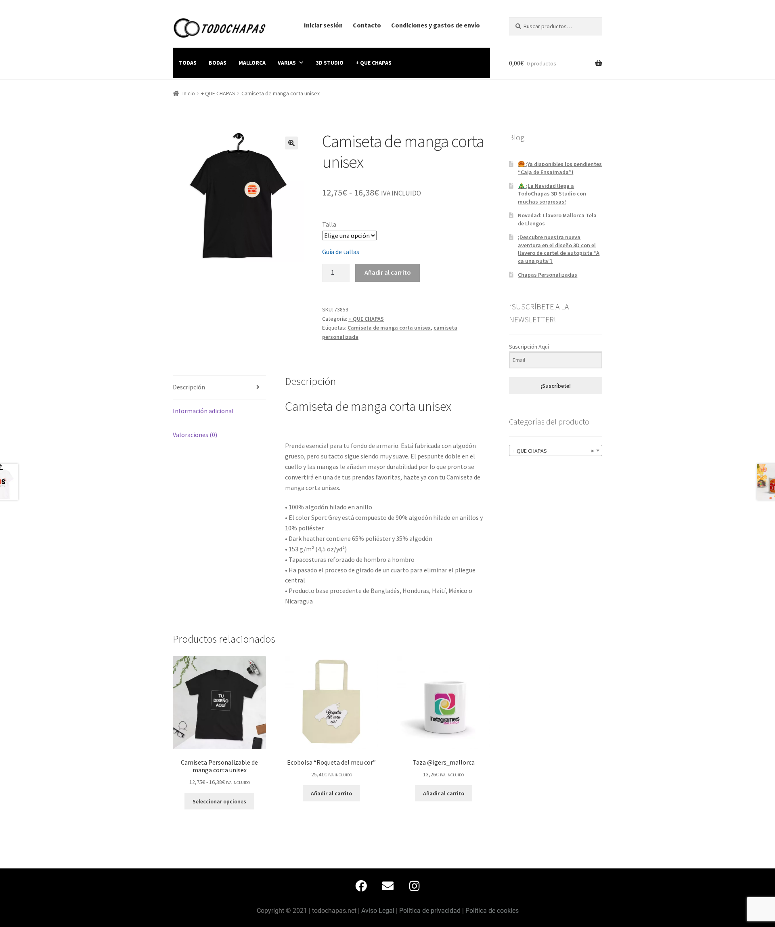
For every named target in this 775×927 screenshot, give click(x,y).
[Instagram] (414, 886)
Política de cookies (492, 910)
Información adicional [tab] (203, 411)
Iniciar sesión (323, 25)
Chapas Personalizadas (547, 274)
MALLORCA (252, 62)
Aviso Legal (377, 910)
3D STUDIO (330, 62)
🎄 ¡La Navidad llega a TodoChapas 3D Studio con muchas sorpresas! (552, 194)
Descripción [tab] (189, 387)
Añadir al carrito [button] (331, 793)
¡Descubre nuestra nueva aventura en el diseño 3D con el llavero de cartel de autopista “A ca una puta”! (558, 249)
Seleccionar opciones (219, 801)
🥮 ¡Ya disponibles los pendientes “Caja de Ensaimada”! (560, 168)
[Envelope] (387, 886)
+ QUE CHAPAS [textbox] (553, 450)
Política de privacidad (430, 910)
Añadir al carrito (387, 272)
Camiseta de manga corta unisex (389, 327)
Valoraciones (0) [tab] (195, 435)
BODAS (217, 62)
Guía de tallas (340, 252)
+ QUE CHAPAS (374, 62)
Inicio (188, 93)
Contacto (367, 25)
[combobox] (555, 450)
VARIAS (287, 62)
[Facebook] (361, 886)
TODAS (188, 62)
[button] (291, 143)
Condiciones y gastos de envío (435, 25)
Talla (329, 224)
